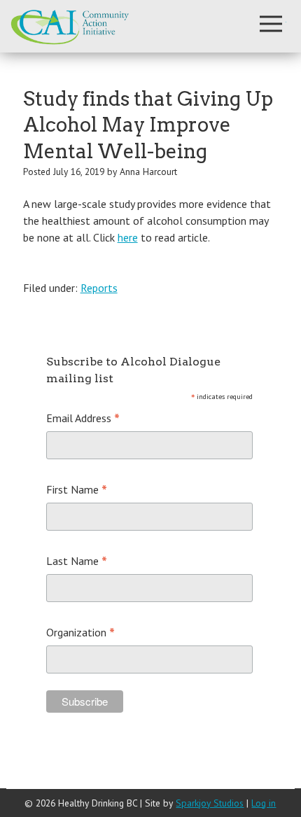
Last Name (76, 562)
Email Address (83, 419)
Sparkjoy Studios (210, 803)
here (128, 237)
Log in (263, 803)
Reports (99, 288)
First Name (76, 490)
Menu (270, 23)
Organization (80, 633)
